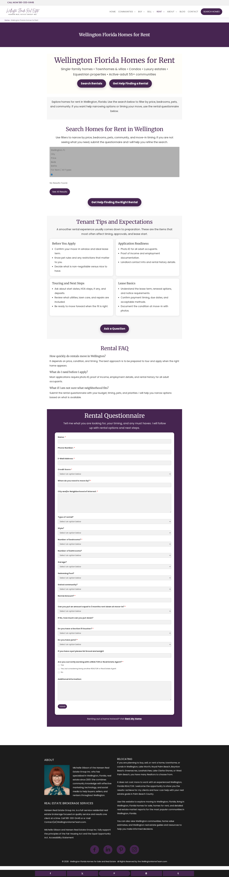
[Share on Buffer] (146, 873)
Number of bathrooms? (70, 551)
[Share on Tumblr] (178, 873)
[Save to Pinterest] (114, 873)
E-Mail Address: (66, 458)
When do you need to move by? (74, 480)
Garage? (62, 562)
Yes (62, 665)
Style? (61, 528)
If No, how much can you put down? (75, 618)
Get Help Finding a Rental (130, 83)
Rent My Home (133, 718)
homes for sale (144, 805)
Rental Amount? (66, 596)
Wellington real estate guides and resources (156, 825)
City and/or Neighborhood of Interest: (78, 491)
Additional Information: (70, 679)
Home (7, 20)
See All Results (59, 191)
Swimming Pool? (66, 573)
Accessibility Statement (61, 837)
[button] (211, 11)
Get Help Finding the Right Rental (114, 202)
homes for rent (161, 805)
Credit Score (65, 469)
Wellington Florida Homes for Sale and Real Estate (93, 861)
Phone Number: (66, 448)
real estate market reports (131, 809)
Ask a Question (114, 329)
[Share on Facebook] (50, 873)
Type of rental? (65, 517)
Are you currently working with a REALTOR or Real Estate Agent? (90, 662)
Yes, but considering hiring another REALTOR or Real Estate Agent (88, 669)
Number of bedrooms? (70, 539)
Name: (62, 437)
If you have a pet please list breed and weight (81, 651)
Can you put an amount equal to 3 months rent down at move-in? (92, 606)
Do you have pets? (68, 640)
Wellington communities (148, 821)
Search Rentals (91, 83)
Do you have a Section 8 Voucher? (75, 628)
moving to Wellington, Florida (161, 801)
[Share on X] (82, 873)
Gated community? (68, 584)
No (61, 672)
